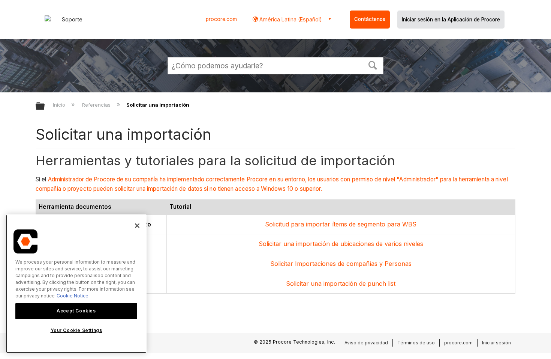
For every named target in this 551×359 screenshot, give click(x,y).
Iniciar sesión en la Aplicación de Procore (451, 20)
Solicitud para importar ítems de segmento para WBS (340, 224)
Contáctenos (369, 19)
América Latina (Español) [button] (290, 19)
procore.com (221, 19)
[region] (76, 283)
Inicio (60, 105)
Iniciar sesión (496, 342)
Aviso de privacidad (366, 342)
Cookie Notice (72, 296)
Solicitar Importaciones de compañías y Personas (341, 263)
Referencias (97, 105)
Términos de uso (416, 342)
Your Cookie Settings (76, 330)
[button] (372, 64)
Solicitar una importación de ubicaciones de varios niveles (341, 243)
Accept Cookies (76, 311)
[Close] (137, 225)
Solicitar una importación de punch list (340, 283)
